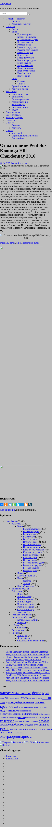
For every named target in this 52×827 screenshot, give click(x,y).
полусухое (7, 721)
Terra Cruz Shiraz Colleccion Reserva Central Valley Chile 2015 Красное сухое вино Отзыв (27, 668)
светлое (5, 724)
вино (18, 243)
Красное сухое (24, 34)
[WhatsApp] (14, 504)
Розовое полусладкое (27, 50)
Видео (15, 109)
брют (45, 693)
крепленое (28, 707)
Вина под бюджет (14, 117)
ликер (45, 707)
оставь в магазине (9, 717)
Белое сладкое (24, 63)
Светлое (21, 81)
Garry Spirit (5, 3)
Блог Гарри (11, 521)
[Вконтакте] (17, 742)
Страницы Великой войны (25, 135)
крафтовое (19, 707)
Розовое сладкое (25, 52)
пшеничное (33, 721)
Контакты (16, 128)
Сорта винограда (20, 94)
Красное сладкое (25, 42)
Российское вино (20, 102)
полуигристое (30, 717)
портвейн (18, 721)
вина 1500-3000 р (23, 698)
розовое (44, 721)
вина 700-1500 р (7, 698)
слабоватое (17, 724)
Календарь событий (21, 24)
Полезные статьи (20, 107)
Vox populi (17, 133)
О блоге (10, 122)
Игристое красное (26, 70)
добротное (28, 243)
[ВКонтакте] (1, 504)
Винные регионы (20, 99)
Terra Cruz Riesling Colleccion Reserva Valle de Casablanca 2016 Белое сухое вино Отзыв (28, 673)
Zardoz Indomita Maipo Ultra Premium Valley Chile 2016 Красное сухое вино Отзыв (27, 663)
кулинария (38, 707)
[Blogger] (26, 504)
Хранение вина (7, 510)
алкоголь (4, 243)
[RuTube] (5, 745)
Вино (14, 31)
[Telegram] (10, 504)
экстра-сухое (19, 733)
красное (6, 706)
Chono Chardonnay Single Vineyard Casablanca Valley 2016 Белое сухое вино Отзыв (28, 658)
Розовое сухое (24, 44)
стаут (36, 725)
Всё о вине (11, 91)
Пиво (14, 78)
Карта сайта (12, 758)
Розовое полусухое (26, 47)
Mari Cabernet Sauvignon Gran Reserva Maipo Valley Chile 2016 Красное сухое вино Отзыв (27, 679)
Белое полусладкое (26, 60)
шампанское (30, 729)
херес (21, 729)
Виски (15, 29)
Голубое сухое (24, 73)
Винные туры (18, 96)
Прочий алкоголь (20, 86)
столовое (44, 724)
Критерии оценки (20, 89)
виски (2, 702)
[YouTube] (29, 742)
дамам (10, 702)
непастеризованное (11, 713)
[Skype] (18, 504)
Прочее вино (23, 76)
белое (12, 243)
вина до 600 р (37, 698)
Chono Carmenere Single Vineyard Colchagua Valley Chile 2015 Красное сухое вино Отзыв (27, 653)
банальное (23, 693)
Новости (16, 21)
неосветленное (24, 711)
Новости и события (15, 18)
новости (46, 714)
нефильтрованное (32, 713)
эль (31, 737)
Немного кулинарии (22, 614)
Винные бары (18, 104)
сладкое (29, 724)
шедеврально (45, 729)
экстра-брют (7, 732)
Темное (21, 83)
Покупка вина (13, 112)
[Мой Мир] (22, 504)
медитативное (9, 710)
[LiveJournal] (30, 504)
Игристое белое (25, 65)
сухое (36, 243)
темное (14, 729)
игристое (37, 702)
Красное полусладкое (27, 39)
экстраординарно (14, 736)
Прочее (9, 130)
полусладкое (42, 717)
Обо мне (16, 125)
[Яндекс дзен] (42, 742)
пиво (21, 717)
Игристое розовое (26, 68)
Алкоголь (10, 26)
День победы (18, 138)
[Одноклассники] (6, 504)
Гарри (14, 163)
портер (25, 721)
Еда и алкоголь (13, 115)
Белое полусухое (25, 57)
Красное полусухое (26, 37)
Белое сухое (23, 55)
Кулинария (11, 120)
